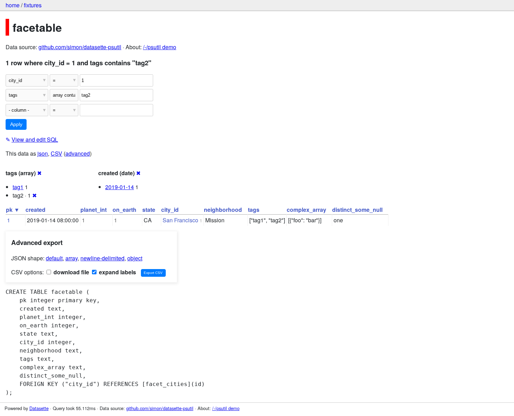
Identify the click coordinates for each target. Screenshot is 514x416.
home (13, 5)
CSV (56, 153)
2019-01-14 (119, 187)
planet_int (93, 210)
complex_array (306, 210)
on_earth (124, 210)
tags (253, 210)
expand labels (117, 272)
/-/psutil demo (159, 47)
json (42, 153)
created (35, 210)
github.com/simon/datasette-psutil (79, 47)
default (54, 258)
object (134, 258)
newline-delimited (102, 258)
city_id (170, 210)
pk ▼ (13, 210)
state (148, 210)
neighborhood (223, 210)
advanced (77, 153)
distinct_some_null (357, 210)
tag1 (18, 187)
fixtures (33, 5)
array (71, 258)
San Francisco (180, 220)
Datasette (39, 408)
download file (70, 272)
